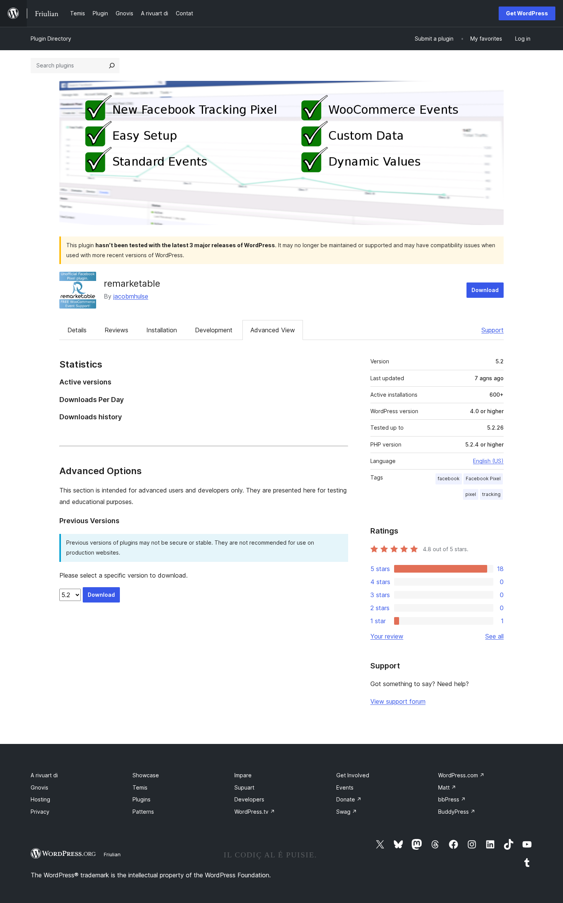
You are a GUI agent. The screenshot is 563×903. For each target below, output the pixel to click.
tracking (491, 494)
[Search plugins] (111, 65)
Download (485, 290)
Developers (249, 799)
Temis (140, 787)
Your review (386, 636)
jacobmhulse (130, 296)
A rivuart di (44, 775)
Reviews (116, 330)
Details (77, 330)
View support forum (398, 701)
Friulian (112, 854)
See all (494, 636)
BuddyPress (456, 811)
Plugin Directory (51, 38)
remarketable (132, 283)
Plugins (142, 799)
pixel (470, 494)
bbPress (452, 799)
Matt (447, 787)
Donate (349, 799)
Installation (161, 330)
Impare (243, 775)
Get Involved (352, 775)
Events (345, 787)
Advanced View (272, 330)
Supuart (244, 787)
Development (213, 330)
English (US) (488, 461)
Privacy (40, 811)
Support (492, 330)
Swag (346, 811)
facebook (449, 478)
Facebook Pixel (483, 478)
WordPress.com (461, 775)
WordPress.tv (254, 811)
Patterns (143, 811)
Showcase (146, 775)
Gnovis (39, 787)
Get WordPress (527, 13)
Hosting (40, 799)
